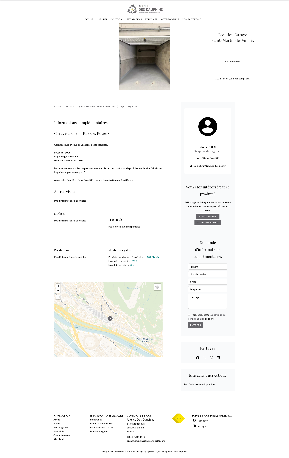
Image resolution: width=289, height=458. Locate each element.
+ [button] (58, 286)
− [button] (58, 290)
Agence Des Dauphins (140, 419)
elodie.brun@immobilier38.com (209, 165)
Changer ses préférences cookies (118, 451)
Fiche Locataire (207, 223)
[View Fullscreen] (58, 297)
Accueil (57, 106)
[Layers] (157, 287)
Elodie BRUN (208, 147)
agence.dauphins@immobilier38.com (146, 440)
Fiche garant (207, 216)
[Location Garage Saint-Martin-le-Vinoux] (144, 56)
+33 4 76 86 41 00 (209, 157)
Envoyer (195, 325)
